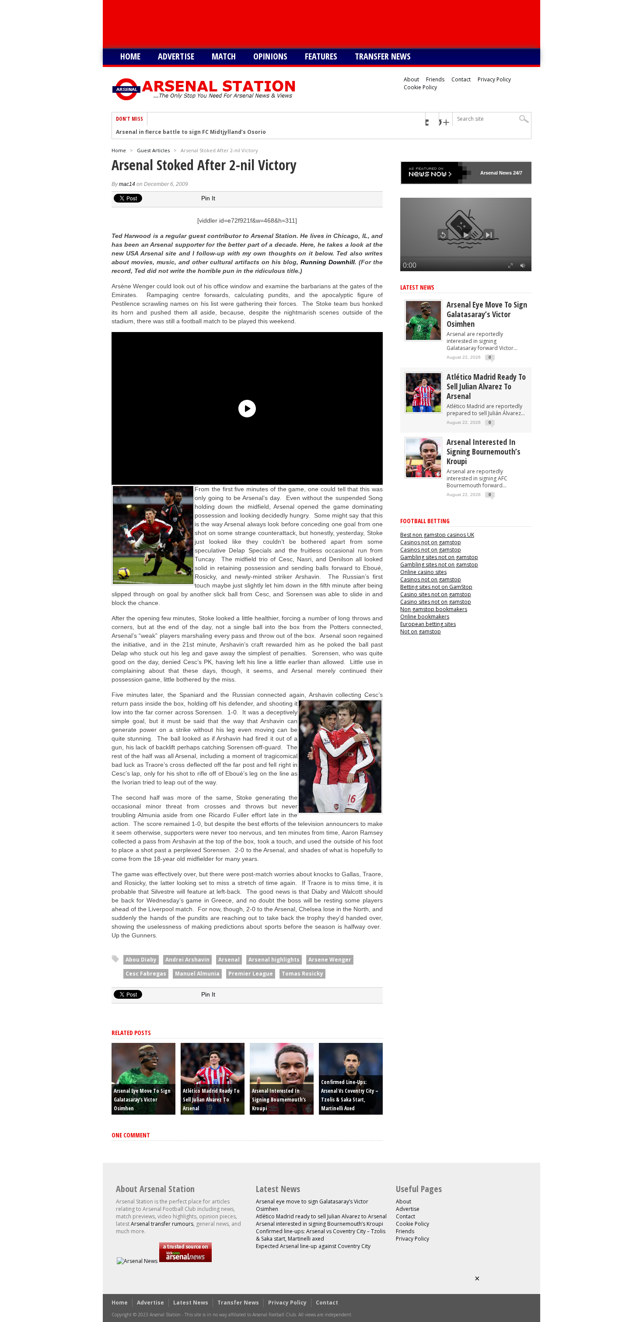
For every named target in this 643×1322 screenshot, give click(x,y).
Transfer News (383, 56)
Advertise (176, 56)
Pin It (208, 198)
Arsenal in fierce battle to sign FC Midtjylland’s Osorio (191, 132)
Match (224, 56)
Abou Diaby (141, 959)
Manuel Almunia (197, 973)
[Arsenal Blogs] (185, 1261)
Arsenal (229, 959)
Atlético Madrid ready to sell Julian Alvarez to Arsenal (211, 1099)
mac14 (127, 184)
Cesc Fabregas (146, 973)
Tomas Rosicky (302, 973)
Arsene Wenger (329, 959)
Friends (435, 79)
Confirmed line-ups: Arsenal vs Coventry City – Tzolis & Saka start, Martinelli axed (320, 1235)
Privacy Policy (494, 79)
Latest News (417, 287)
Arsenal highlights (274, 959)
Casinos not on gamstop (430, 542)
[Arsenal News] (137, 1261)
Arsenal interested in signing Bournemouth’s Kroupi (279, 1099)
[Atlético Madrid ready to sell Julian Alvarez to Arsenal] (423, 410)
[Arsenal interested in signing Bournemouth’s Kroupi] (423, 475)
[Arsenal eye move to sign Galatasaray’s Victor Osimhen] (423, 338)
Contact (461, 79)
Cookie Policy (420, 87)
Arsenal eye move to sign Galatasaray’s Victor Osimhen (142, 1099)
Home (130, 56)
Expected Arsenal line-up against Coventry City (313, 1246)
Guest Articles (153, 150)
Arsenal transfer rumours (162, 1224)
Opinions (270, 56)
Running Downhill (328, 262)
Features (321, 56)
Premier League (250, 973)
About (411, 79)
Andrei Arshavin (187, 959)
